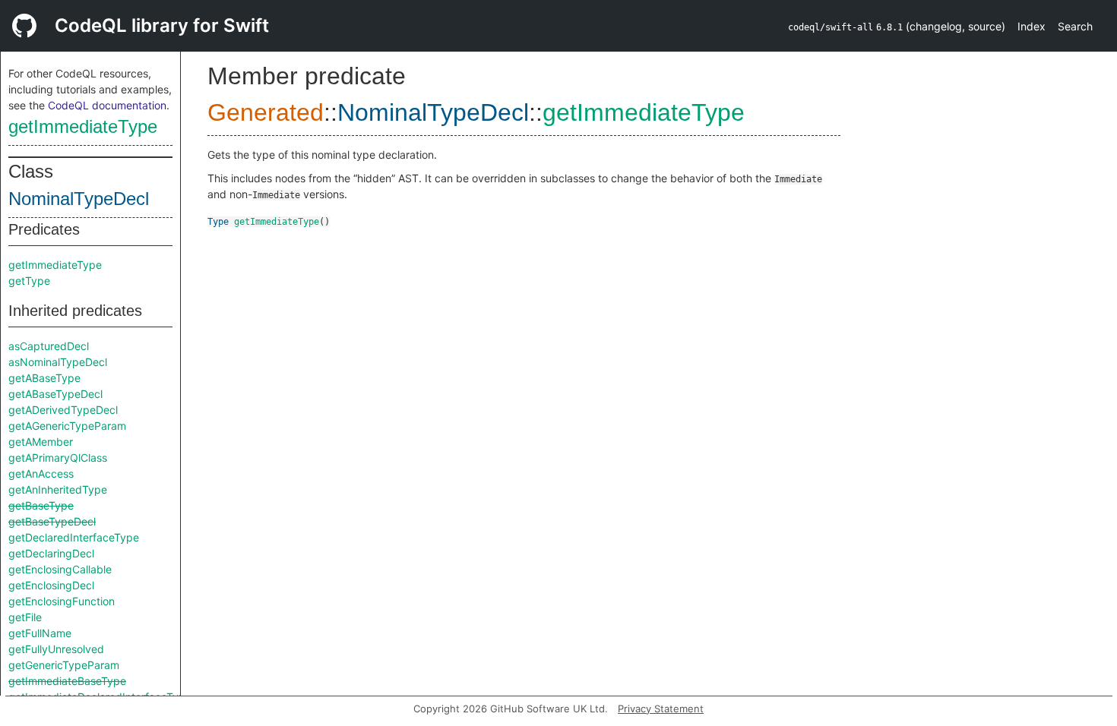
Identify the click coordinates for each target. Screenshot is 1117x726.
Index (1031, 26)
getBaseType (41, 505)
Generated (265, 112)
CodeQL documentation (107, 105)
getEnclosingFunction (61, 601)
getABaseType (44, 377)
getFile (25, 617)
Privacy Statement (661, 708)
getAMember (40, 441)
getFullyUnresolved (56, 648)
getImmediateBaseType (67, 680)
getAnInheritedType (57, 489)
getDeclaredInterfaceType (73, 537)
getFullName (39, 633)
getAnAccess (41, 473)
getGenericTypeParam (63, 664)
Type (218, 221)
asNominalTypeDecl (57, 361)
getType (29, 280)
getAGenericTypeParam (67, 425)
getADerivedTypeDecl (63, 409)
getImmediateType (82, 126)
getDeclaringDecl (51, 553)
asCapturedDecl (48, 345)
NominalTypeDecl (78, 198)
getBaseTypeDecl (52, 521)
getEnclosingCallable (60, 569)
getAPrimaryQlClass (57, 457)
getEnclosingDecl (51, 585)
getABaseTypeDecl (55, 393)
